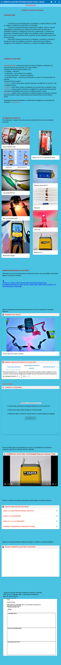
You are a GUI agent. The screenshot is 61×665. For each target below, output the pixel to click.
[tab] (13, 367)
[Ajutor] (55, 2)
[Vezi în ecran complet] (55, 484)
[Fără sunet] (50, 484)
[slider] (28, 484)
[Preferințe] (51, 2)
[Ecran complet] (59, 2)
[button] (30, 406)
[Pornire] (5, 484)
